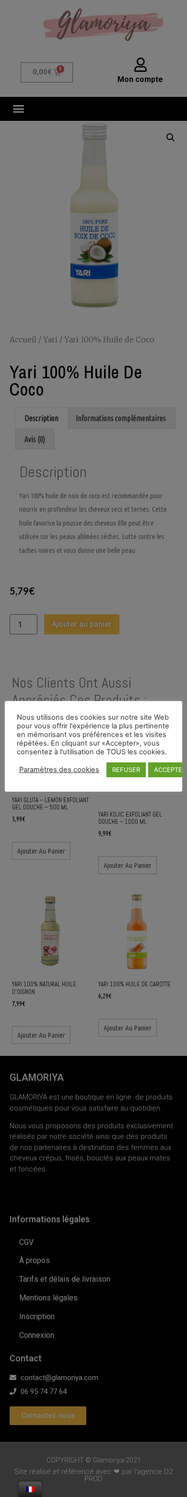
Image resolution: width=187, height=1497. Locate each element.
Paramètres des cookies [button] (59, 769)
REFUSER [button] (126, 769)
